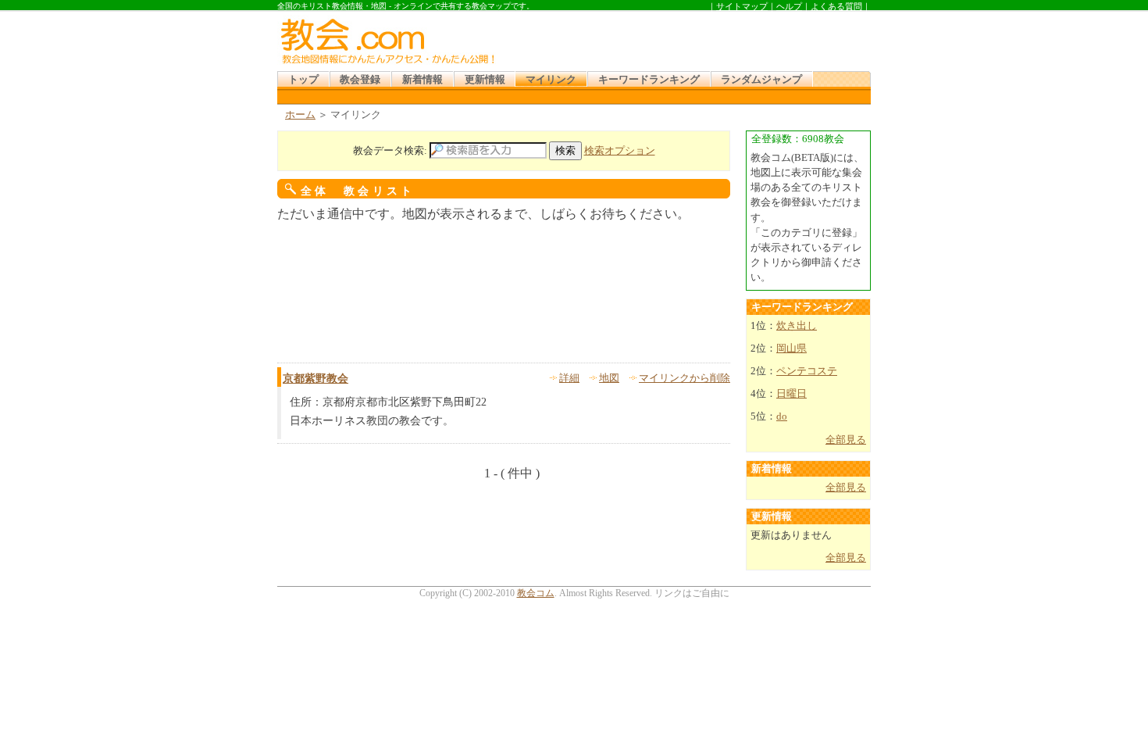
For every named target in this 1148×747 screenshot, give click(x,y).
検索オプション (619, 150)
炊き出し (796, 325)
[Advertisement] (686, 38)
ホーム (300, 114)
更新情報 (485, 79)
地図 (609, 378)
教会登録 (360, 79)
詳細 (569, 378)
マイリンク (551, 79)
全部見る (845, 439)
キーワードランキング (649, 79)
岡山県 (791, 348)
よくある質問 (836, 6)
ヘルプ (789, 6)
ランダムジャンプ (761, 79)
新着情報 (422, 79)
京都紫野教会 (315, 378)
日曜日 (791, 393)
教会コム (535, 593)
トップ (303, 79)
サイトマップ (742, 6)
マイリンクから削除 (684, 378)
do (781, 416)
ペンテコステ (806, 371)
